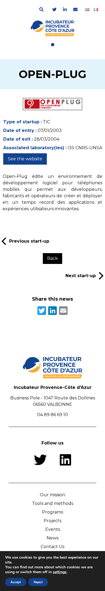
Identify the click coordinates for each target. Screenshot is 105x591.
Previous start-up (29, 241)
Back (52, 258)
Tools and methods (52, 503)
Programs (52, 512)
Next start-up (80, 275)
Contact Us (52, 546)
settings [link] (59, 572)
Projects (52, 520)
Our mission (52, 494)
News (52, 538)
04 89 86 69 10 (52, 414)
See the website (25, 158)
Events (52, 529)
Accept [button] (15, 582)
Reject (38, 582)
